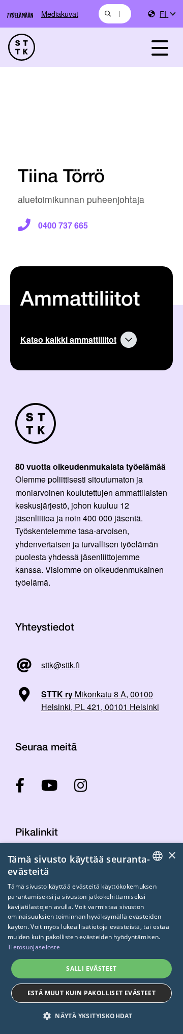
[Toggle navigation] (159, 47)
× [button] (171, 856)
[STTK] (66, 47)
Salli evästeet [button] (91, 968)
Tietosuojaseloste (34, 947)
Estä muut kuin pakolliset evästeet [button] (91, 993)
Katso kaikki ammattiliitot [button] (68, 339)
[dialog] (91, 938)
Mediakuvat (59, 13)
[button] (91, 1016)
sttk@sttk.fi (60, 665)
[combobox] (115, 13)
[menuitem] (167, 14)
